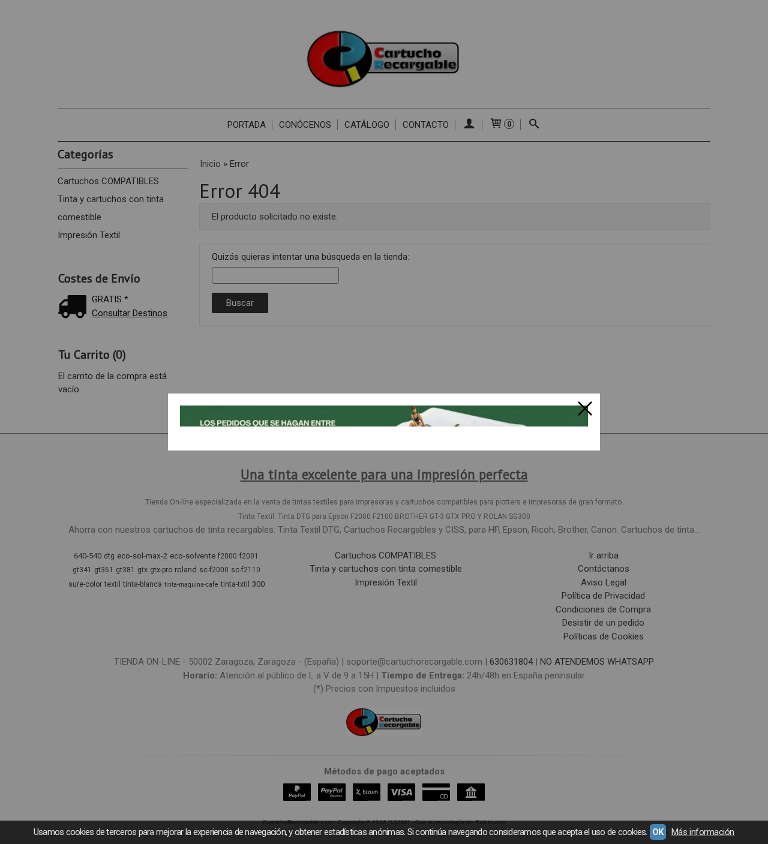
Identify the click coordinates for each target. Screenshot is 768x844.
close (585, 409)
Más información (702, 832)
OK (658, 832)
